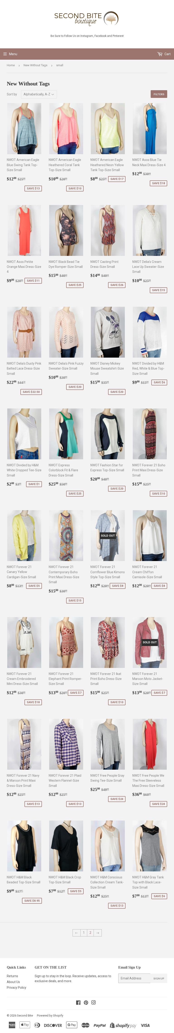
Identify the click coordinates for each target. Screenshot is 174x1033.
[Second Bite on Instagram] (93, 1003)
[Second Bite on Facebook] (78, 1003)
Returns (12, 976)
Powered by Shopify (50, 1015)
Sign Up (158, 978)
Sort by (12, 94)
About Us (13, 982)
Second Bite (25, 1015)
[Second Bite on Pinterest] (86, 1003)
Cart (167, 54)
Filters (159, 94)
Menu (13, 54)
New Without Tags (35, 65)
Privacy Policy (16, 987)
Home (11, 65)
